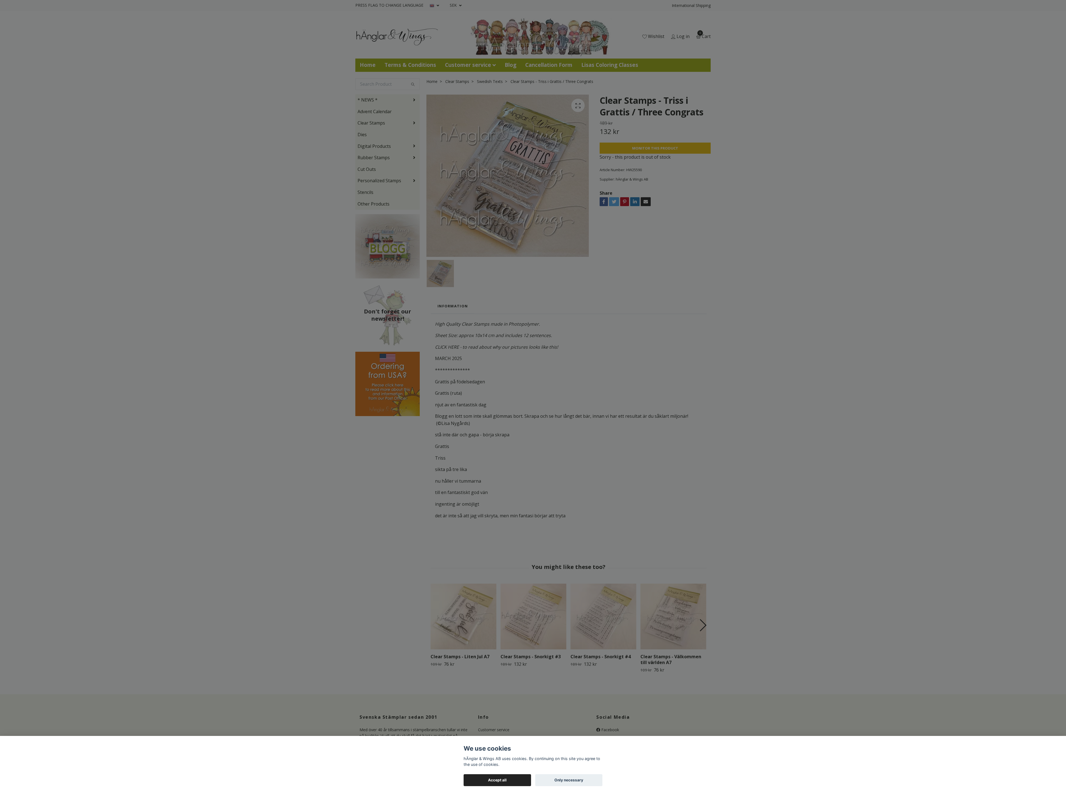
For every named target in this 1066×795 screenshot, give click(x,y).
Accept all (497, 780)
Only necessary (568, 780)
